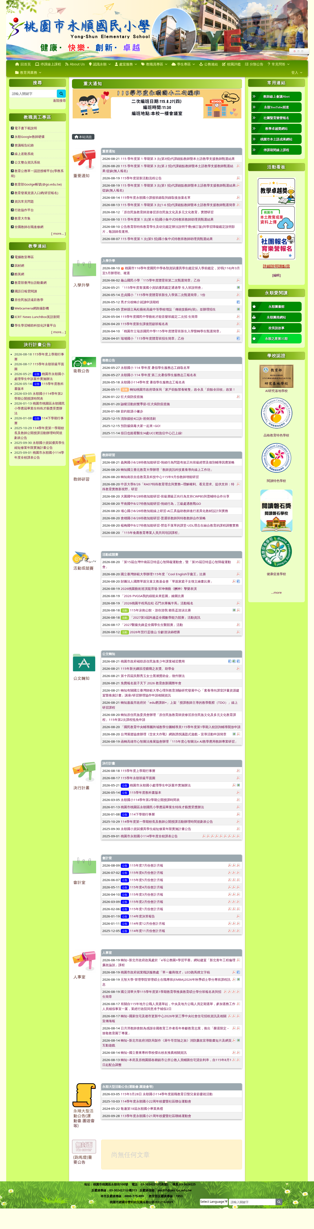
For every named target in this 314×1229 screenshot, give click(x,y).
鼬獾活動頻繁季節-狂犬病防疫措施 (145, 404)
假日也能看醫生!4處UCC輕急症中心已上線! (151, 433)
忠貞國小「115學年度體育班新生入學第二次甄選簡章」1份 (163, 295)
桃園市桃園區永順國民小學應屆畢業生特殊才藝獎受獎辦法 (39, 408)
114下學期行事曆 (142, 814)
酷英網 (19, 274)
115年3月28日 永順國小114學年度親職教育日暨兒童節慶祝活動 (167, 1094)
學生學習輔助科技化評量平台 (35, 325)
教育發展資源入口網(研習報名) (36, 193)
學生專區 (184, 64)
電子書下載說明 (26, 128)
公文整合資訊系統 (27, 162)
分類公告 (256, 64)
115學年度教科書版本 (145, 792)
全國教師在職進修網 (29, 227)
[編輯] (276, 275)
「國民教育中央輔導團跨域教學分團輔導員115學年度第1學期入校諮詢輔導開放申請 (181, 727)
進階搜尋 (59, 100)
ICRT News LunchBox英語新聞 (37, 317)
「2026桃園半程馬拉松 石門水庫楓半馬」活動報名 (157, 603)
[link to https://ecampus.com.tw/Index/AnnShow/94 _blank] (276, 246)
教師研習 (81, 479)
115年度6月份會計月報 (146, 872)
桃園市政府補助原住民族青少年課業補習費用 (153, 661)
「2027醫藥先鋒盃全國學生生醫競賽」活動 (152, 625)
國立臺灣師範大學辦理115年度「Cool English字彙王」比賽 (163, 574)
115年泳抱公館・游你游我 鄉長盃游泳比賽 (160, 610)
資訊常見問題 (24, 201)
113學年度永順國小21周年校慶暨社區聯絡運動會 (156, 1116)
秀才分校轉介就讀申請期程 (140, 302)
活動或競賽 (83, 568)
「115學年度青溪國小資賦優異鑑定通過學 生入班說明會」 (162, 287)
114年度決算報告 (142, 916)
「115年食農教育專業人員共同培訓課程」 (151, 532)
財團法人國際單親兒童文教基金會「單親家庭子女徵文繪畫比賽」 (167, 581)
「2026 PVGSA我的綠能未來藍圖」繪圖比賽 (152, 596)
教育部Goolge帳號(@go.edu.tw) (38, 184)
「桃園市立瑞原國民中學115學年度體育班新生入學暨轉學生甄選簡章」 (172, 331)
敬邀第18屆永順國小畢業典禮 (142, 1108)
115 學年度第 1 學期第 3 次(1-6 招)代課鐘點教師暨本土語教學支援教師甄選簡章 (178, 205)
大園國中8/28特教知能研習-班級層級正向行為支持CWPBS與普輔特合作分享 (175, 496)
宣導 (124, 389)
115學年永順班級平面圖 (138, 778)
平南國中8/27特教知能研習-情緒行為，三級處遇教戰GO (161, 503)
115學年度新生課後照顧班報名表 (144, 324)
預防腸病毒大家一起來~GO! (140, 426)
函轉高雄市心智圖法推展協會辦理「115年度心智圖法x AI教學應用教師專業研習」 (179, 741)
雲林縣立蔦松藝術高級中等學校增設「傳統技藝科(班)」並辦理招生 (168, 309)
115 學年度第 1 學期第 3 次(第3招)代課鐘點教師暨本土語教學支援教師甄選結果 (178, 158)
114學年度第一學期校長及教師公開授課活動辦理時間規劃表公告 (39, 433)
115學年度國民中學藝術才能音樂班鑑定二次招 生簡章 (159, 316)
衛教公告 (81, 371)
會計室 (79, 882)
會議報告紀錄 (24, 145)
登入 (294, 72)
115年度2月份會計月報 (146, 901)
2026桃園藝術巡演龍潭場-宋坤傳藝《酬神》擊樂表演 (159, 588)
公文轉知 (81, 678)
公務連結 (211, 64)
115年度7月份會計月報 (146, 865)
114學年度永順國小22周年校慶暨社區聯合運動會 (156, 1101)
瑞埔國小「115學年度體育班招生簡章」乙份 (152, 338)
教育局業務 (28, 72)
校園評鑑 (234, 64)
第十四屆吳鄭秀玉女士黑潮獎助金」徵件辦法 (153, 676)
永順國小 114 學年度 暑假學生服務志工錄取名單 (155, 367)
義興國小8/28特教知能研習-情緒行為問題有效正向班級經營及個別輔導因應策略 (178, 462)
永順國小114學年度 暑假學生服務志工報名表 (153, 382)
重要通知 (81, 176)
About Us (77, 64)
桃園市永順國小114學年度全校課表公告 (149, 836)
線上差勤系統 (24, 154)
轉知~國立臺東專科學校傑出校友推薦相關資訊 (154, 1052)
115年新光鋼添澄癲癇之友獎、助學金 (148, 668)
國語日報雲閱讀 (26, 291)
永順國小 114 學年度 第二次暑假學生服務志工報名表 (158, 375)
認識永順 (100, 64)
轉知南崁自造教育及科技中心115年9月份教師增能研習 (160, 477)
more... (58, 233)
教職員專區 (154, 64)
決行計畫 (81, 788)
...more (276, 592)
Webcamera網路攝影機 (32, 308)
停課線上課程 (51, 64)
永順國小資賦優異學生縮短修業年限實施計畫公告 (156, 829)
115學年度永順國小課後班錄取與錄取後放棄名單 (156, 197)
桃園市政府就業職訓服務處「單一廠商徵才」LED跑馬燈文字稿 (165, 972)
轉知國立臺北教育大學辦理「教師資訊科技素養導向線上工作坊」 (167, 469)
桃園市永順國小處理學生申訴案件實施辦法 (160, 785)
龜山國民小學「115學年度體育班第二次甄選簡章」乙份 (160, 280)
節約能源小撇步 (132, 411)
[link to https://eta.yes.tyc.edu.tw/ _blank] (276, 191)
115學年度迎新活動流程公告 (141, 178)
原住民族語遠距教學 (29, 299)
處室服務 (126, 64)
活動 (124, 610)
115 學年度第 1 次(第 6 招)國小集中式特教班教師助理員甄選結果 (167, 219)
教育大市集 (23, 218)
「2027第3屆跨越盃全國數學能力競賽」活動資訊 (165, 617)
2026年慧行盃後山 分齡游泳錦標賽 (155, 632)
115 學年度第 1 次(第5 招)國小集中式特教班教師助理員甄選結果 (167, 239)
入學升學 (81, 285)
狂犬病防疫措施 (132, 396)
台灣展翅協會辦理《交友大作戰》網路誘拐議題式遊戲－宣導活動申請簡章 (173, 734)
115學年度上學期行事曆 (138, 770)
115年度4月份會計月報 (146, 887)
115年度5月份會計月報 (146, 880)
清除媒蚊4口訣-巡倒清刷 (138, 418)
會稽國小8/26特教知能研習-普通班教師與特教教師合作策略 (163, 518)
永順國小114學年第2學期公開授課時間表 (150, 800)
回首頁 (26, 64)
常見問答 (278, 64)
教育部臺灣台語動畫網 (31, 282)
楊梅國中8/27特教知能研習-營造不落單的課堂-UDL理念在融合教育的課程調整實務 (180, 525)
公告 (37, 374)
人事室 (79, 977)
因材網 (19, 265)
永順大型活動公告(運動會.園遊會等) (127, 1086)
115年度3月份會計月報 (146, 894)
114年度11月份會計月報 (147, 931)
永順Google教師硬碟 (30, 136)
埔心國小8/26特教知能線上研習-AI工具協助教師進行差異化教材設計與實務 (174, 511)
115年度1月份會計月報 (146, 909)
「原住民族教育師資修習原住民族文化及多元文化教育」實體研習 (167, 212)
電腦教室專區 (24, 257)
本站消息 (85, 137)
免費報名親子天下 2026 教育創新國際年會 (151, 683)
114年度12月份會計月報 (147, 923)
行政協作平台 (24, 210)
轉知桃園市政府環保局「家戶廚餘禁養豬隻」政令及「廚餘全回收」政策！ (183, 389)
